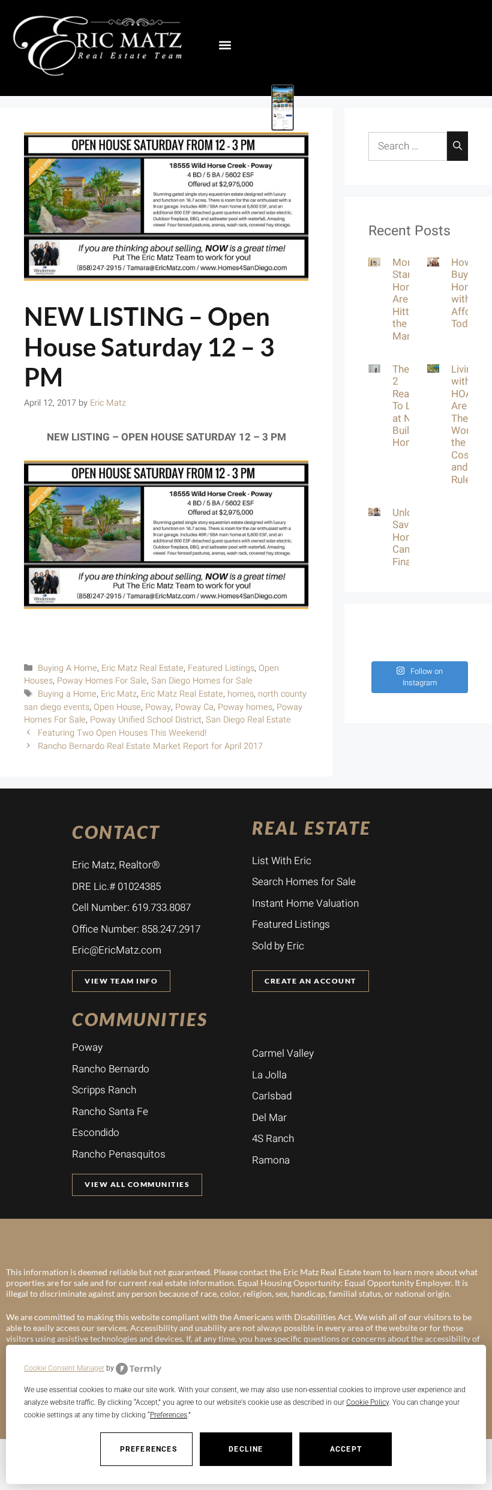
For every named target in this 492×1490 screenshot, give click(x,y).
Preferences (148, 1449)
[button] (225, 45)
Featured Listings (221, 668)
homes (240, 694)
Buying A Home (67, 668)
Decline (246, 1449)
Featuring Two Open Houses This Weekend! (122, 733)
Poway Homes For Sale (102, 680)
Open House (117, 707)
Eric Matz (119, 694)
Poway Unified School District (146, 719)
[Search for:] (407, 146)
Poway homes (245, 707)
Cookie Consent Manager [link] (64, 1368)
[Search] (457, 146)
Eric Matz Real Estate (142, 668)
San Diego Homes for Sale (202, 680)
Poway (158, 707)
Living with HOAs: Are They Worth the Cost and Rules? (466, 424)
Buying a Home (67, 694)
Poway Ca (194, 707)
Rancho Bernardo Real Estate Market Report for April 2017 (150, 746)
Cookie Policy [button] (367, 1402)
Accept (346, 1449)
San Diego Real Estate (248, 719)
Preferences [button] (168, 1415)
